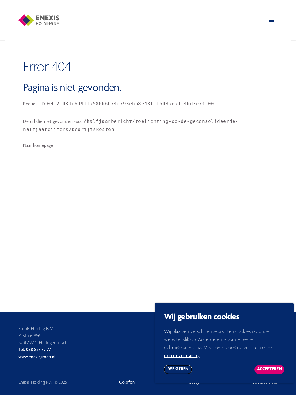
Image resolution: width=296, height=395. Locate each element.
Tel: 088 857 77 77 (34, 350)
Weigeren (180, 370)
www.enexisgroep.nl (37, 357)
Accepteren (270, 370)
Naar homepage (38, 146)
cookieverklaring (182, 356)
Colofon (127, 383)
